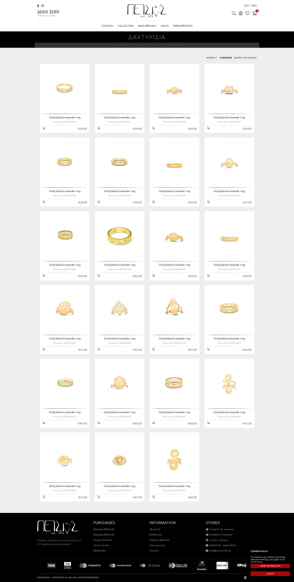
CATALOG (107, 26)
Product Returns (102, 540)
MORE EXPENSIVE (245, 58)
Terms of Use (101, 545)
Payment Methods (104, 529)
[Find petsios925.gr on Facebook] (38, 6)
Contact (154, 551)
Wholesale (99, 551)
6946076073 (229, 545)
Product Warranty (160, 540)
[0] (253, 13)
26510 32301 (48, 13)
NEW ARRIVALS (147, 26)
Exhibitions (156, 535)
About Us (155, 529)
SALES (165, 26)
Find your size (157, 545)
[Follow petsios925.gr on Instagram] (43, 6)
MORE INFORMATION (270, 565)
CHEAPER (226, 58)
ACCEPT (270, 573)
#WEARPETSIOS (183, 26)
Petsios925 (147, 10)
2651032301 (215, 545)
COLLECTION (125, 26)
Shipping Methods (103, 535)
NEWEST (212, 58)
